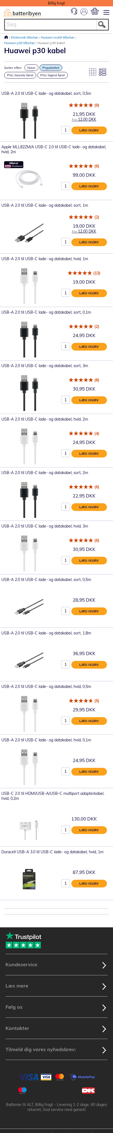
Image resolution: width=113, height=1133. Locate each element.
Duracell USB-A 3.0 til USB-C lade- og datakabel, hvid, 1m (52, 851)
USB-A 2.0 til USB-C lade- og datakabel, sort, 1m (44, 205)
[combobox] (56, 25)
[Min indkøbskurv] (95, 11)
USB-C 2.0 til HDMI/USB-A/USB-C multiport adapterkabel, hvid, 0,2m (52, 796)
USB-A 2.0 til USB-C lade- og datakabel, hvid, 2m (44, 419)
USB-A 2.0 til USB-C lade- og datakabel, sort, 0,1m (46, 312)
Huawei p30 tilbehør (20, 43)
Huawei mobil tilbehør (58, 37)
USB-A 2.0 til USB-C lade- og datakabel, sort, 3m (44, 365)
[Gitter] (92, 72)
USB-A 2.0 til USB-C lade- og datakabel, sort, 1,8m (46, 633)
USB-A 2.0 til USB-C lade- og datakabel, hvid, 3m (44, 526)
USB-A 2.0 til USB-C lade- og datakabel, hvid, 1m (44, 258)
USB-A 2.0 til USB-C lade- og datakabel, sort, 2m (44, 472)
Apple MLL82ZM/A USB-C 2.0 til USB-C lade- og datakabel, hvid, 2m (53, 149)
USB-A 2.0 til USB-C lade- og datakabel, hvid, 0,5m (46, 686)
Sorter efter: (13, 68)
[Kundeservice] (74, 13)
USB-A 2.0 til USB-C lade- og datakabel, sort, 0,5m (46, 93)
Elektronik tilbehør (25, 37)
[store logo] (22, 13)
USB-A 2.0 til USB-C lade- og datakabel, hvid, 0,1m (46, 740)
